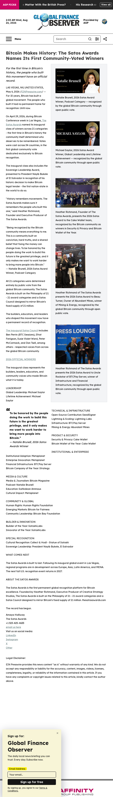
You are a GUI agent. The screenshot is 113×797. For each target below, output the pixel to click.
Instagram (12, 639)
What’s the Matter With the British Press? (38, 4)
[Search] (89, 39)
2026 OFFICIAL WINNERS (21, 359)
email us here (13, 627)
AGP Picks (9, 4)
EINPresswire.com (31, 91)
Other (9, 647)
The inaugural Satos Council (22, 330)
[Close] (57, 733)
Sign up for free (31, 782)
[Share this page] (105, 39)
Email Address (17, 768)
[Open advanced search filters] (96, 39)
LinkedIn (11, 635)
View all (105, 4)
